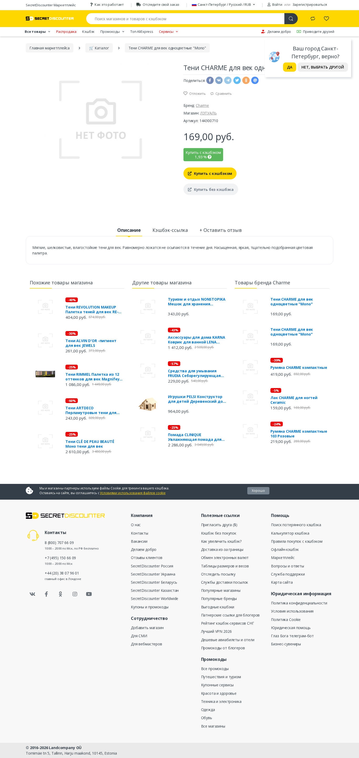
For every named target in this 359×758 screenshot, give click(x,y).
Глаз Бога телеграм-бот (292, 635)
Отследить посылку (218, 574)
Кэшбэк (88, 31)
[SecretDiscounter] (50, 18)
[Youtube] (88, 594)
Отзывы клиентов (146, 557)
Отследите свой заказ (161, 4)
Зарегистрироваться (310, 4)
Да (289, 67)
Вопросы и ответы (287, 565)
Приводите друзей (318, 31)
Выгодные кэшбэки (217, 606)
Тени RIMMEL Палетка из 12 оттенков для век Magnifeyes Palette (94, 376)
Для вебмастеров (146, 643)
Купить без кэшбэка (213, 189)
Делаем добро (279, 31)
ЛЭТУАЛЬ (208, 113)
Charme (202, 105)
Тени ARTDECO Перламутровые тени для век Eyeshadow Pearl (90, 410)
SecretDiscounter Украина (153, 574)
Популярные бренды (219, 598)
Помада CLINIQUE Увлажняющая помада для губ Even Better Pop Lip (195, 437)
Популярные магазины (220, 590)
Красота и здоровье (219, 693)
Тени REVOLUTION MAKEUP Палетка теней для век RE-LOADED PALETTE (91, 309)
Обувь (206, 717)
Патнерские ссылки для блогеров (230, 615)
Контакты (139, 533)
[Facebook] (46, 594)
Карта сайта (282, 582)
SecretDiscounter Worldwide (154, 598)
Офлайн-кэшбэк (285, 549)
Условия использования (292, 611)
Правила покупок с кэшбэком (296, 541)
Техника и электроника (221, 701)
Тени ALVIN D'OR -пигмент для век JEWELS (90, 343)
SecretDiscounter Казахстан (155, 590)
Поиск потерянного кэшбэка (296, 524)
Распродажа (66, 31)
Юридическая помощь (290, 627)
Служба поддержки (288, 574)
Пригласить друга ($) (219, 524)
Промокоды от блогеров (223, 647)
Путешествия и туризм (221, 676)
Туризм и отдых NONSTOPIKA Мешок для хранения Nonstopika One (196, 301)
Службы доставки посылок (224, 582)
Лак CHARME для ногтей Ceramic (293, 400)
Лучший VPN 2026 (216, 631)
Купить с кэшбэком (212, 173)
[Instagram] (74, 594)
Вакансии (139, 541)
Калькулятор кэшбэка (290, 533)
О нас (136, 524)
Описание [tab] (129, 230)
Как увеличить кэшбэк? (221, 541)
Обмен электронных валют (225, 557)
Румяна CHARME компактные (298, 367)
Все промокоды (215, 668)
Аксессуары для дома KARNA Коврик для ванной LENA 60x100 (196, 339)
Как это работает (109, 4)
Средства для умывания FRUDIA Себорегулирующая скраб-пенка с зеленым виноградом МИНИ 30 (194, 373)
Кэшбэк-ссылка (170, 230)
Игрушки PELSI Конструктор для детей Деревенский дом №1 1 (197, 399)
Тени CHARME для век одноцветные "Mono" (291, 301)
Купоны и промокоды (149, 606)
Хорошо (258, 490)
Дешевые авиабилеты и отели (227, 639)
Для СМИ (139, 635)
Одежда (208, 709)
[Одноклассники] (60, 594)
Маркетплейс (282, 557)
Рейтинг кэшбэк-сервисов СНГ (227, 623)
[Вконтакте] (32, 594)
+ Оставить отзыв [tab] (220, 230)
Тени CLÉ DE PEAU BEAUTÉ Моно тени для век (89, 444)
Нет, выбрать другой (322, 67)
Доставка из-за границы (222, 549)
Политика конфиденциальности (299, 602)
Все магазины (213, 726)
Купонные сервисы (217, 684)
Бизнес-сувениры (286, 643)
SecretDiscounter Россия (152, 565)
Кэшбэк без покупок (218, 533)
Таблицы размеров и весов (225, 565)
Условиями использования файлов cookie (133, 493)
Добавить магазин (147, 627)
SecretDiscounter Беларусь (154, 582)
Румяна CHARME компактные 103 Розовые (298, 433)
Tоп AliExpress (141, 31)
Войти (276, 4)
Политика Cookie (286, 619)
